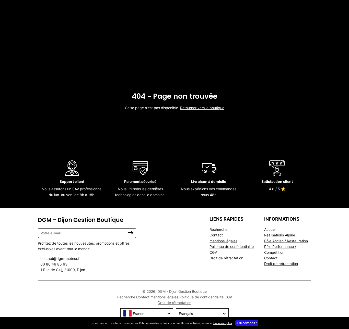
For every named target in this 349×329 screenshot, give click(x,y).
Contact (216, 235)
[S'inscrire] (130, 233)
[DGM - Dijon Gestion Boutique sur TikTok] (103, 297)
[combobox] (146, 313)
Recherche (218, 229)
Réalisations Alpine (279, 235)
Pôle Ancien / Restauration (286, 241)
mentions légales (223, 241)
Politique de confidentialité (232, 246)
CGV (213, 252)
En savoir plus (222, 323)
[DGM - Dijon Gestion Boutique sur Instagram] (105, 297)
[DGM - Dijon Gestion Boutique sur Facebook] (102, 297)
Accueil (270, 229)
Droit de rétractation (226, 258)
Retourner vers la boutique (202, 108)
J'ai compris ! (247, 323)
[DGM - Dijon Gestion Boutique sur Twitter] (104, 297)
